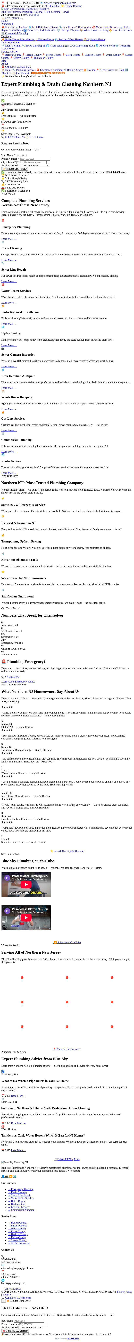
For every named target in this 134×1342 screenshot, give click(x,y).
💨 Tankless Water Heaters (69, 39)
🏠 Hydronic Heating (95, 39)
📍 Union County (111, 54)
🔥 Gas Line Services (120, 30)
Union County (112, 1007)
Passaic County (67, 982)
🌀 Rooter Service (105, 45)
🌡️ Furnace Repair (44, 39)
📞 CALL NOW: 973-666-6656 (48, 73)
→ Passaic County (17, 1225)
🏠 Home (6, 70)
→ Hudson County (18, 1234)
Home (4, 20)
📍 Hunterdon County (41, 57)
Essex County (22, 1007)
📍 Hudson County (91, 54)
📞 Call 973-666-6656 (13, 137)
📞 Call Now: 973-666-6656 (16, 1297)
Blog (3, 60)
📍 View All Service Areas (67, 1049)
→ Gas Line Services (19, 1207)
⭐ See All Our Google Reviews (67, 851)
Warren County (67, 1031)
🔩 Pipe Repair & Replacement (75, 27)
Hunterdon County (112, 1031)
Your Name (7, 1320)
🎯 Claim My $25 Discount (15, 1331)
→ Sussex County (17, 1240)
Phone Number (9, 1324)
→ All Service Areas (18, 1243)
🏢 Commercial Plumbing (14, 33)
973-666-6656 (31, 14)
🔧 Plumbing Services (23, 70)
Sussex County (22, 1031)
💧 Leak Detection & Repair (43, 27)
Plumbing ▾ (7, 24)
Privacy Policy (124, 1291)
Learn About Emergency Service (18, 681)
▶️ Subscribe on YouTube (67, 942)
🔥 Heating (89, 70)
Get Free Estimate (13, 1289)
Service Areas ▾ (9, 51)
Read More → (18, 1095)
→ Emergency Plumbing (21, 1189)
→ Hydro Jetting (16, 1204)
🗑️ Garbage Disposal (68, 30)
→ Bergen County (17, 1222)
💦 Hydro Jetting (55, 45)
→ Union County (17, 1237)
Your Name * (8, 155)
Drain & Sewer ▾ (10, 42)
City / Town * (8, 162)
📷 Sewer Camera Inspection (79, 45)
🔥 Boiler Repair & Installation (17, 39)
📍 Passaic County (32, 54)
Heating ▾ (6, 36)
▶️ (10, 1176)
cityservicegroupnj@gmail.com (17, 1268)
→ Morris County (17, 1228)
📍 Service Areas (105, 70)
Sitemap (6, 1294)
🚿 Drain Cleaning (11, 45)
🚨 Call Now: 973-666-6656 (16, 66)
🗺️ (14, 1176)
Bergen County (22, 982)
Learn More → (9, 238)
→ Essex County (16, 1231)
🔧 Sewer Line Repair (33, 45)
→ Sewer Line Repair (19, 1195)
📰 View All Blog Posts (67, 1159)
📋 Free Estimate (10, 17)
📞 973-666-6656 (51, 6)
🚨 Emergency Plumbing (14, 27)
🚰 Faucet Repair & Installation (39, 30)
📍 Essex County (71, 54)
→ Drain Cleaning (17, 1192)
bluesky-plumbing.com (13, 1283)
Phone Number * (10, 158)
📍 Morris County (51, 54)
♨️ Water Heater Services (105, 27)
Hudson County (67, 1007)
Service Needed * (10, 165)
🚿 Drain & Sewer (73, 70)
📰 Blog (119, 70)
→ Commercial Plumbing (21, 1210)
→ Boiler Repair (16, 1201)
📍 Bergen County (11, 54)
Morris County (112, 982)
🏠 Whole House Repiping (94, 30)
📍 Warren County (19, 57)
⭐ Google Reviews (71, 6)
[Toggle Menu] (21, 18)
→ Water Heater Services (21, 1198)
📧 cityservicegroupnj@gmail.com (58, 2)
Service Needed (9, 1327)
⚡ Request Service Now (14, 169)
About (4, 63)
